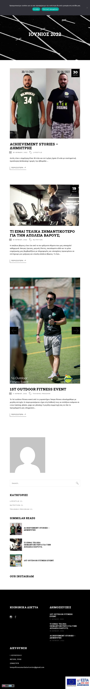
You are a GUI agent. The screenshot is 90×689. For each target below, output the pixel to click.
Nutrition (38, 240)
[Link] (45, 103)
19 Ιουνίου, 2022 (20, 240)
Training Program (41, 393)
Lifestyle (37, 152)
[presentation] (14, 330)
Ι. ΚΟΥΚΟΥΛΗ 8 (15, 655)
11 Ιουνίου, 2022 (20, 393)
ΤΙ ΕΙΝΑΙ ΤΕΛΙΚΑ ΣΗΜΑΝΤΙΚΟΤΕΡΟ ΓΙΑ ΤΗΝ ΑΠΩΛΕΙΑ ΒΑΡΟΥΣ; (42, 233)
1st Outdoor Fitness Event (38, 389)
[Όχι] (87, 7)
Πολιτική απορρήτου (50, 9)
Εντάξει (36, 9)
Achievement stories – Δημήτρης (34, 146)
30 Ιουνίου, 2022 (20, 152)
